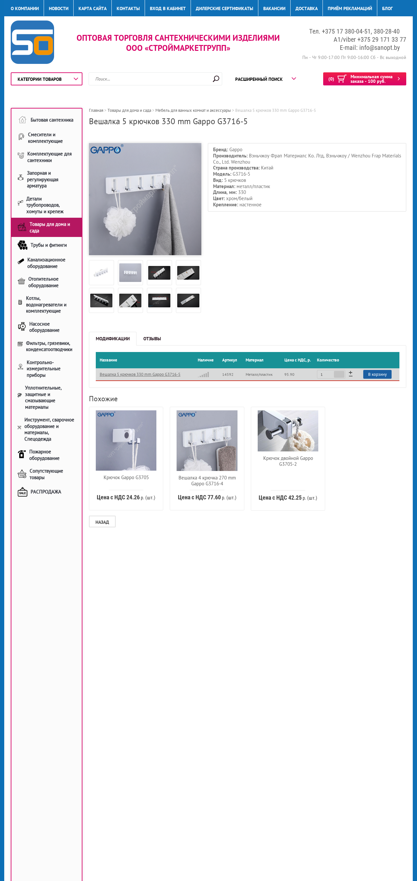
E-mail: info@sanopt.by (370, 47)
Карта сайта (93, 8)
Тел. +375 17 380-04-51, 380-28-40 (354, 31)
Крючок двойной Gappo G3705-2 (288, 461)
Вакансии (274, 8)
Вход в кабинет (168, 8)
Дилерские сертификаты (224, 8)
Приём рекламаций (350, 8)
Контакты (128, 8)
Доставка (306, 8)
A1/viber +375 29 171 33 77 (370, 39)
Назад (102, 522)
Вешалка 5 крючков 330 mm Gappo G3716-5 (140, 374)
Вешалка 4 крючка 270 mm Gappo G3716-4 (207, 481)
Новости (58, 8)
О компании (25, 8)
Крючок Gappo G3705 (126, 477)
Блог (387, 8)
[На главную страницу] (32, 43)
